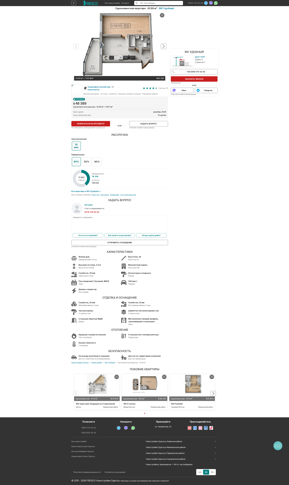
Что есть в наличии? (88, 235)
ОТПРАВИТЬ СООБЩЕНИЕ (119, 242)
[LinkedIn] (206, 428)
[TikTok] (211, 428)
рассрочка (104, 195)
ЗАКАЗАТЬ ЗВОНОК (194, 79)
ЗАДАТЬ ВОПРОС (148, 124)
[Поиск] (136, 3)
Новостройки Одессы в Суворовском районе (165, 459)
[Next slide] (163, 46)
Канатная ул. (94, 89)
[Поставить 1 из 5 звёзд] (144, 88)
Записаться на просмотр (91, 124)
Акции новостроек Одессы (83, 456)
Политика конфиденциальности (87, 472)
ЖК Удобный (166, 8)
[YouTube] (189, 428)
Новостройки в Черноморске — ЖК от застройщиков (169, 464)
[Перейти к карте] (76, 89)
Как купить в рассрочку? (119, 235)
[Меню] (73, 3)
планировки (114, 195)
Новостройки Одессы (80, 362)
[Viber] (211, 3)
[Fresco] (90, 3)
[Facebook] (195, 428)
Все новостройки (112, 3)
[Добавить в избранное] (162, 15)
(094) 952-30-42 (88, 433)
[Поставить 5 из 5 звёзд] (156, 88)
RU (206, 472)
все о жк (95, 195)
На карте (125, 3)
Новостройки (96, 362)
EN (212, 472)
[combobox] (161, 3)
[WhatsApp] (216, 3)
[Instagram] (200, 428)
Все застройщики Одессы (82, 451)
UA (200, 472)
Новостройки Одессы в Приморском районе (165, 453)
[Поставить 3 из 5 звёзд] (150, 88)
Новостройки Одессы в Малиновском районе (166, 447)
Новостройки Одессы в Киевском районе (164, 441)
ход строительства (128, 195)
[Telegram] (206, 3)
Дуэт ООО (200, 57)
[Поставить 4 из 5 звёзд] (153, 88)
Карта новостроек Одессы (83, 446)
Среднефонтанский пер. (99, 87)
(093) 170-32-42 (89, 428)
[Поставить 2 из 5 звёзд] (147, 88)
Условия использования (115, 472)
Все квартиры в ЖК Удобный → (86, 191)
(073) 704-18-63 (91, 212)
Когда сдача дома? (151, 235)
